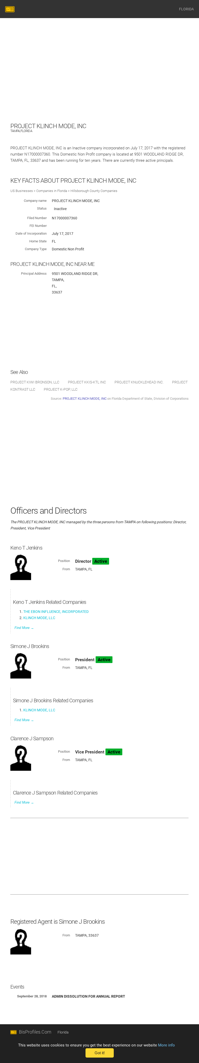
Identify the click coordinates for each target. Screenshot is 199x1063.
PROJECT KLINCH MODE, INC (84, 398)
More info (166, 1045)
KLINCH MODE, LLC (39, 618)
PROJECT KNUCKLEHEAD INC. (139, 382)
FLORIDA (186, 9)
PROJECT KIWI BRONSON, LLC (34, 382)
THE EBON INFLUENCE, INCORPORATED (56, 612)
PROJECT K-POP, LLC (60, 389)
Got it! (100, 1053)
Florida (63, 1032)
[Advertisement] (99, 85)
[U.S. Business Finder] (10, 9)
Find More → (24, 628)
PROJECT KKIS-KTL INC (87, 382)
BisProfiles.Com (35, 1032)
